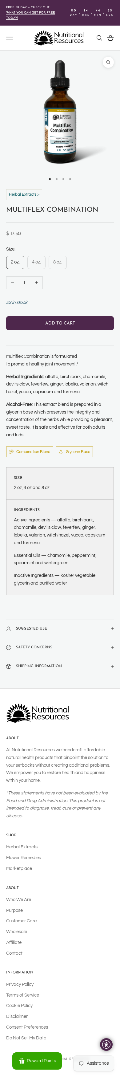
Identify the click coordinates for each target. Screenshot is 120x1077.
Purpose (14, 910)
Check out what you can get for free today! (30, 13)
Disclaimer (17, 1016)
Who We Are (18, 899)
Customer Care (21, 921)
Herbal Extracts (22, 847)
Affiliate (14, 942)
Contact (14, 953)
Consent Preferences (27, 1027)
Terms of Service (22, 995)
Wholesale (16, 931)
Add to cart (60, 323)
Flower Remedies (23, 857)
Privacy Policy (20, 984)
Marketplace (19, 868)
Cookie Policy (19, 1005)
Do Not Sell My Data (26, 1038)
